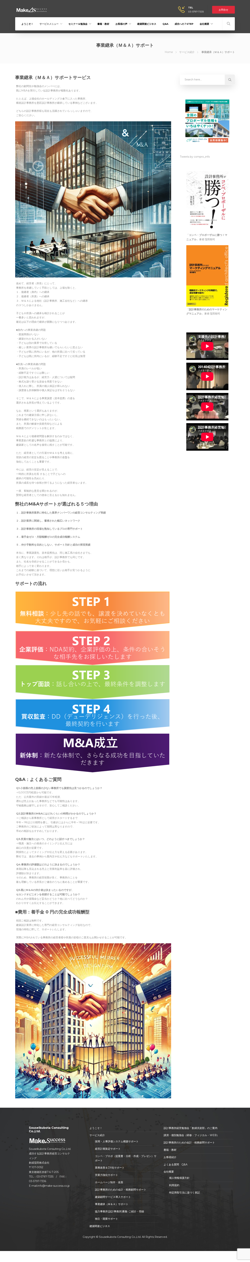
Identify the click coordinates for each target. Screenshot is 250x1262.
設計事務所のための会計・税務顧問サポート (120, 1189)
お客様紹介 (170, 1157)
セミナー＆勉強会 (77, 23)
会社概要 (204, 23)
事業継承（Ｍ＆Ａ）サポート (111, 1204)
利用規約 (174, 1185)
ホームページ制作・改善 (109, 1182)
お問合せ (223, 9)
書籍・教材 (103, 23)
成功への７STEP (184, 23)
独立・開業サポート (106, 1218)
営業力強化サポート (106, 1175)
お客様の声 (121, 23)
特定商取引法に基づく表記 (184, 1192)
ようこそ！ (27, 23)
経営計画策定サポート (108, 1148)
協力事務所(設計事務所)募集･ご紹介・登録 (119, 1211)
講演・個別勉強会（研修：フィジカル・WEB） (191, 1135)
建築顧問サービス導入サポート (113, 1197)
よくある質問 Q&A (175, 1164)
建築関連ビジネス (146, 23)
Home (169, 52)
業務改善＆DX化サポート (109, 1167)
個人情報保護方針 (179, 1178)
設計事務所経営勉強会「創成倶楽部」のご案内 (190, 1128)
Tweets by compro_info (195, 156)
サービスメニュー (49, 23)
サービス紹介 (187, 52)
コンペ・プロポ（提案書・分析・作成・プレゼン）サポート (125, 1158)
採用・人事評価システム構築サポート (117, 1141)
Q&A (165, 23)
